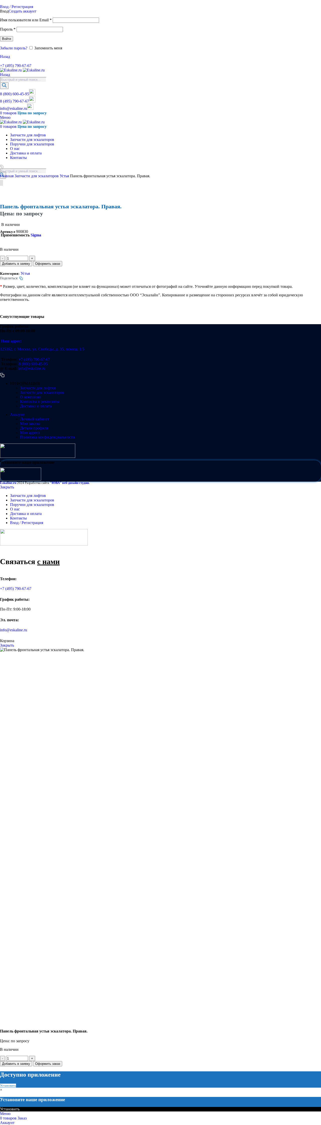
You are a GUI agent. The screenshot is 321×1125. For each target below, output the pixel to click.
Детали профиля (34, 428)
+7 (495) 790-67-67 (15, 65)
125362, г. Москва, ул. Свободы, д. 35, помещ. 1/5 (42, 349)
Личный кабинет (34, 419)
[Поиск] (4, 85)
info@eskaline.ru (13, 108)
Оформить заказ (47, 264)
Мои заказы (30, 423)
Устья (65, 176)
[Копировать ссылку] (2, 61)
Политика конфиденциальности (47, 437)
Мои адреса (30, 432)
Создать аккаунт (22, 11)
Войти (6, 39)
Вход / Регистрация (26, 523)
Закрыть (7, 487)
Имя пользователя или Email (26, 20)
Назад (5, 56)
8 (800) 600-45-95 (14, 94)
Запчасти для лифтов (38, 388)
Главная (7, 176)
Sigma (36, 235)
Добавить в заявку (16, 264)
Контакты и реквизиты (39, 401)
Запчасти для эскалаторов (37, 176)
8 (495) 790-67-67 (14, 101)
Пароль (8, 29)
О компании (30, 397)
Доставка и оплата (36, 406)
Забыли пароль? (13, 48)
